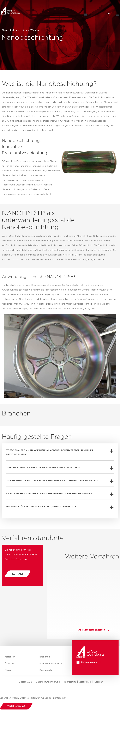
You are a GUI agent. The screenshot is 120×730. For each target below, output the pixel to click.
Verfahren (9, 657)
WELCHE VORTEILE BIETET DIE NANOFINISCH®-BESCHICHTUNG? (43, 467)
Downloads (46, 670)
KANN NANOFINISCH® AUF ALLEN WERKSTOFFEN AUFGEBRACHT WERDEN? (50, 494)
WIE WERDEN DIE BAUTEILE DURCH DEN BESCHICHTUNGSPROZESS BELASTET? (52, 480)
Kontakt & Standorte (51, 663)
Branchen (45, 657)
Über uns (10, 663)
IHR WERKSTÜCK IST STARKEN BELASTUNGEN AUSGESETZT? (41, 507)
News (8, 670)
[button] (85, 14)
